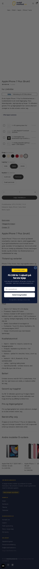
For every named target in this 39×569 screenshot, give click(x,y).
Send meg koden (19, 295)
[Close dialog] (35, 268)
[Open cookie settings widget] (3, 566)
